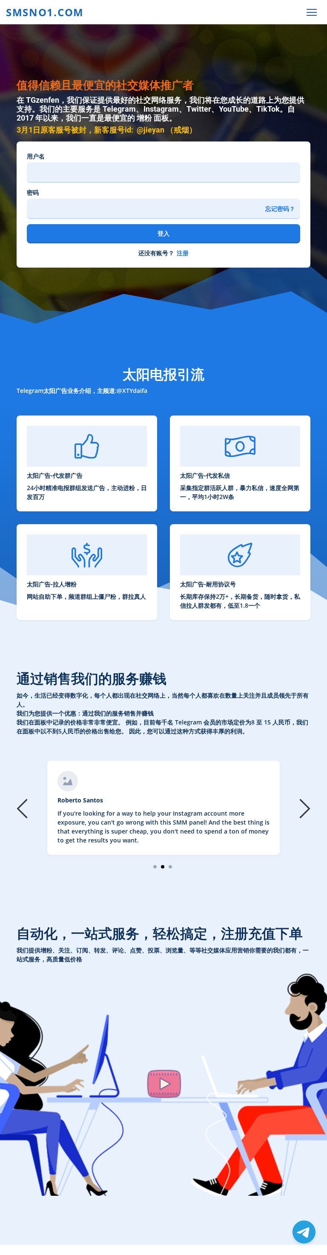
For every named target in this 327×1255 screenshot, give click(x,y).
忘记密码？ (280, 209)
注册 (183, 253)
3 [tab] (170, 866)
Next (303, 808)
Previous (23, 808)
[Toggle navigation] (311, 12)
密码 (33, 192)
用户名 (36, 156)
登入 (163, 233)
